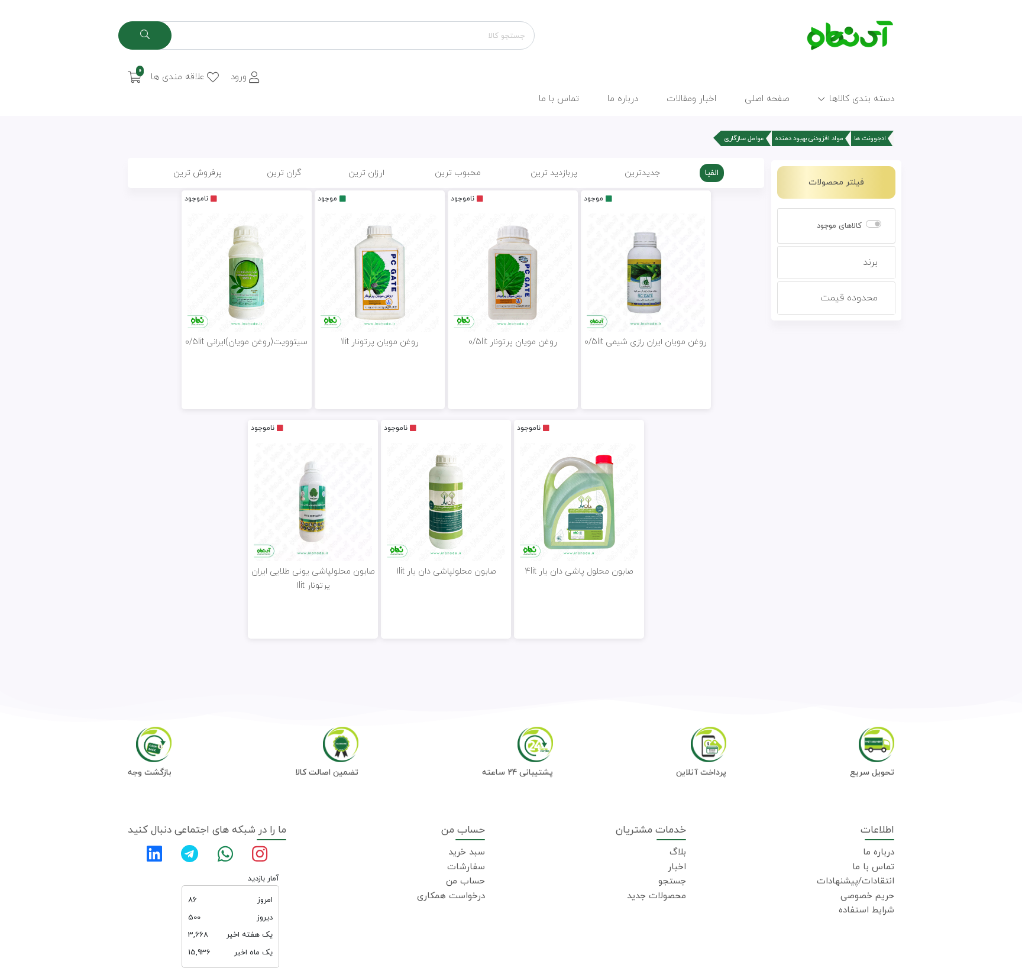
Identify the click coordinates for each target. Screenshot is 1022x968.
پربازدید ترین (554, 173)
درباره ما (878, 852)
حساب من (465, 881)
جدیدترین (642, 173)
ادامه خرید (247, 147)
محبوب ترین (458, 173)
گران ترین (284, 173)
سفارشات (466, 867)
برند (870, 262)
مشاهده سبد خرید (173, 147)
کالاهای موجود (839, 226)
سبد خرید (466, 852)
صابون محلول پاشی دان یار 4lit (579, 571)
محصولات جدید (656, 896)
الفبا (712, 173)
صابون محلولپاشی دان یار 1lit (446, 571)
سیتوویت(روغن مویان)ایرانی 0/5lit (246, 342)
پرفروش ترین (197, 173)
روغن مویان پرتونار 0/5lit (512, 342)
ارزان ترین (366, 173)
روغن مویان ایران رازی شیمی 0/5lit (645, 342)
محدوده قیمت (849, 298)
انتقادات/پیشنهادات (855, 881)
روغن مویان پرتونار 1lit (380, 342)
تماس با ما (873, 867)
